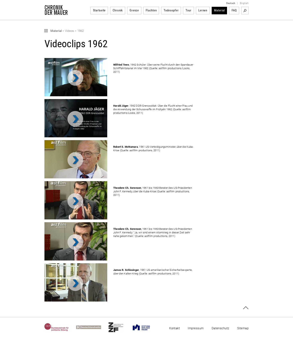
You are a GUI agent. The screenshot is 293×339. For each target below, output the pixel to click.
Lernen (202, 10)
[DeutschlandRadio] (92, 327)
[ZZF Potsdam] (119, 327)
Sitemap (243, 328)
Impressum (196, 328)
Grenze (134, 10)
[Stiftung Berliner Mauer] (145, 327)
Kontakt (174, 328)
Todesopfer (171, 10)
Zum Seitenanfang (245, 308)
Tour (189, 10)
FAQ (234, 10)
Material (219, 10)
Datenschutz (220, 328)
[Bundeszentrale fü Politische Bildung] (60, 327)
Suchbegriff (245, 10)
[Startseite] (56, 13)
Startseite (99, 10)
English (244, 3)
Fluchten (151, 10)
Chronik (118, 10)
